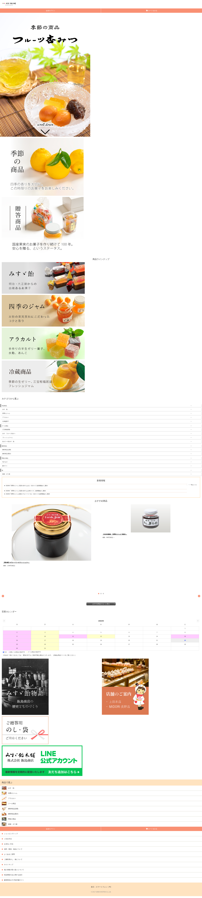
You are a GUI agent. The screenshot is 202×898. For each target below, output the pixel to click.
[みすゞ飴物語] (51, 687)
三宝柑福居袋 (6, 429)
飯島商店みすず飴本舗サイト (14, 880)
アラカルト (5, 417)
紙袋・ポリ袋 (6, 474)
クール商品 (5, 426)
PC (110, 887)
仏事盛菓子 (5, 421)
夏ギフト (4, 466)
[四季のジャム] (43, 310)
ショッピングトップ (11, 834)
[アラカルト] (43, 343)
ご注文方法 (8, 839)
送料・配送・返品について (13, 849)
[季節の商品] (43, 166)
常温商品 (4, 405)
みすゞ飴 (4, 409)
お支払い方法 (8, 844)
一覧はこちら (193, 484)
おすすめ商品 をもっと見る (101, 604)
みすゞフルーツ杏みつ (8, 433)
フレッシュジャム (7, 437)
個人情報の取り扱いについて (14, 870)
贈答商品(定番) (6, 449)
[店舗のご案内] (151, 687)
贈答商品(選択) (6, 453)
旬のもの (4, 462)
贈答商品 (4, 446)
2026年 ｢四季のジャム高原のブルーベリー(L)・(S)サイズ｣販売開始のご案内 (28, 494)
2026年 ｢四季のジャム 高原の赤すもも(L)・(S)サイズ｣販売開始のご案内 (27, 485)
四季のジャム (6, 413)
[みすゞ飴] (43, 278)
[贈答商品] (43, 226)
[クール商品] (43, 376)
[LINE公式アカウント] (42, 760)
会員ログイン (50, 10)
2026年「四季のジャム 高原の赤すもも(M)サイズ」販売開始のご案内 (26, 490)
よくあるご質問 (9, 854)
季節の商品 (5, 458)
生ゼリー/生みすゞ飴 (8, 441)
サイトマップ (8, 864)
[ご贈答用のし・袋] (25, 730)
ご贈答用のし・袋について (13, 859)
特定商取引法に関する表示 (13, 875)
